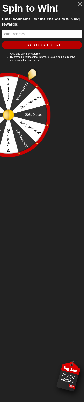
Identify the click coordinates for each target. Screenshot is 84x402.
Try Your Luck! (42, 45)
